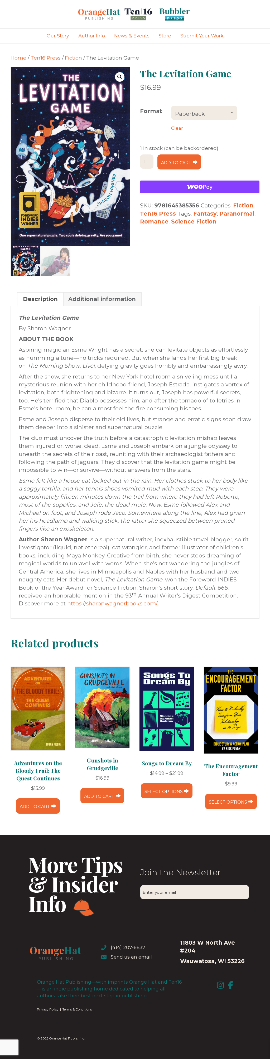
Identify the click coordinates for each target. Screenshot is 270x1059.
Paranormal (236, 213)
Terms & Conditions (77, 1009)
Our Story (58, 36)
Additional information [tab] (102, 299)
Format (151, 111)
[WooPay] (199, 187)
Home (18, 58)
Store (165, 36)
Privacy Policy (48, 1009)
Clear (177, 128)
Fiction (73, 58)
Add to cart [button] (35, 806)
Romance (154, 221)
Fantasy (205, 213)
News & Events (132, 36)
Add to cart (176, 162)
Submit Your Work (202, 36)
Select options (163, 791)
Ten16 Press (46, 58)
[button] (119, 77)
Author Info (91, 36)
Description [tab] (40, 299)
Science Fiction (193, 221)
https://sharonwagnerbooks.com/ (112, 603)
